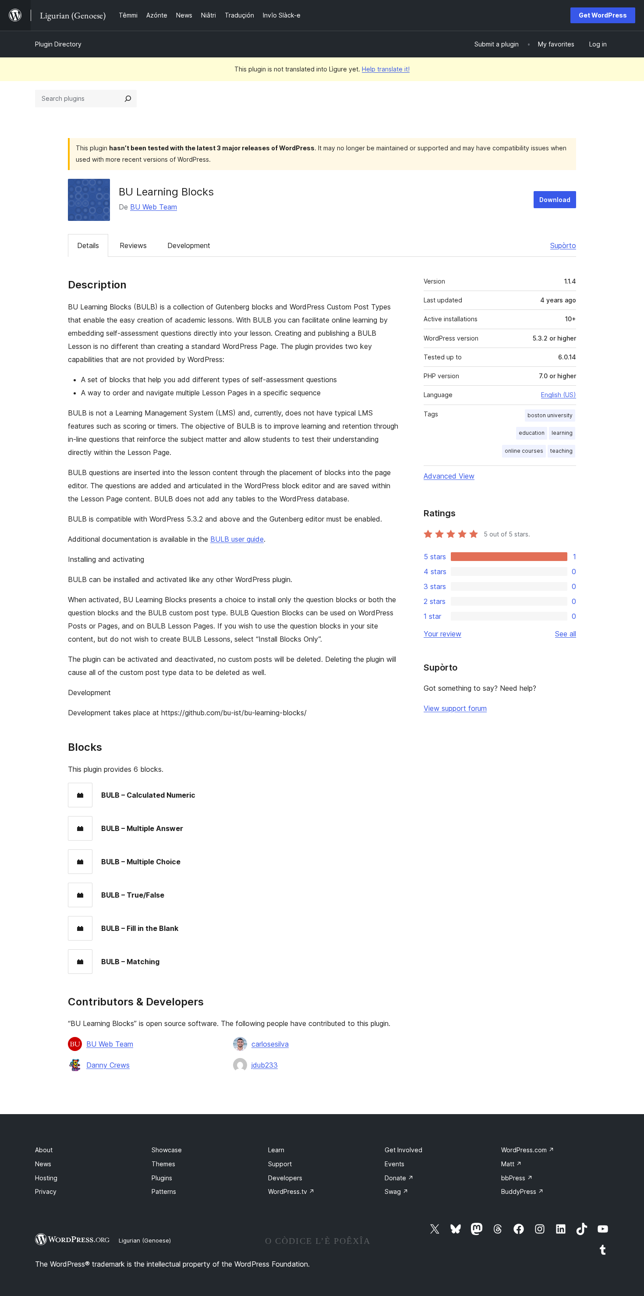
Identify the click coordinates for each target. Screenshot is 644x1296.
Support (280, 1164)
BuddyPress (522, 1191)
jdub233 (264, 1065)
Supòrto (563, 245)
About (44, 1150)
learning (562, 433)
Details (88, 245)
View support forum (455, 708)
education (532, 433)
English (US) (558, 394)
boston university (550, 415)
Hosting (46, 1178)
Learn (276, 1150)
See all (565, 633)
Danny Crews (108, 1065)
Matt (511, 1164)
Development (188, 245)
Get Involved (403, 1150)
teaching (561, 450)
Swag (396, 1191)
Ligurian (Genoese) (145, 1240)
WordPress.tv (291, 1191)
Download (554, 199)
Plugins (162, 1178)
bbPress (517, 1178)
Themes (163, 1164)
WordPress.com (527, 1150)
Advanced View (449, 476)
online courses (524, 450)
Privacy (46, 1191)
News (43, 1164)
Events (394, 1164)
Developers (285, 1178)
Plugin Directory (58, 44)
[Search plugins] (128, 98)
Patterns (164, 1191)
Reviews (133, 245)
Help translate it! (386, 69)
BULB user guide (237, 539)
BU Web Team (153, 206)
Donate (399, 1178)
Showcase (167, 1150)
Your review (442, 633)
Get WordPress (603, 15)
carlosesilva (270, 1044)
